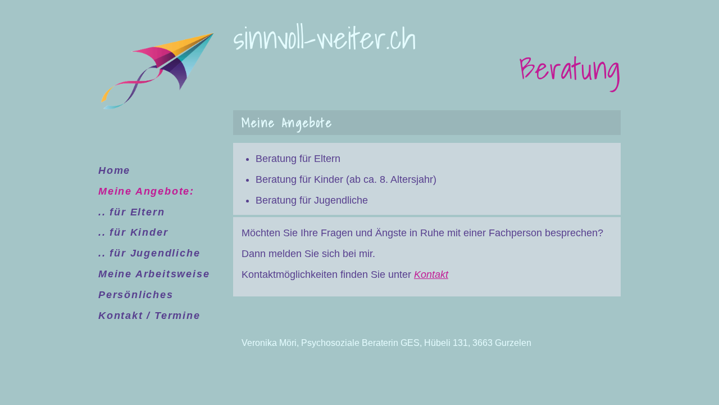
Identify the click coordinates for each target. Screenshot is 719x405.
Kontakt (431, 274)
